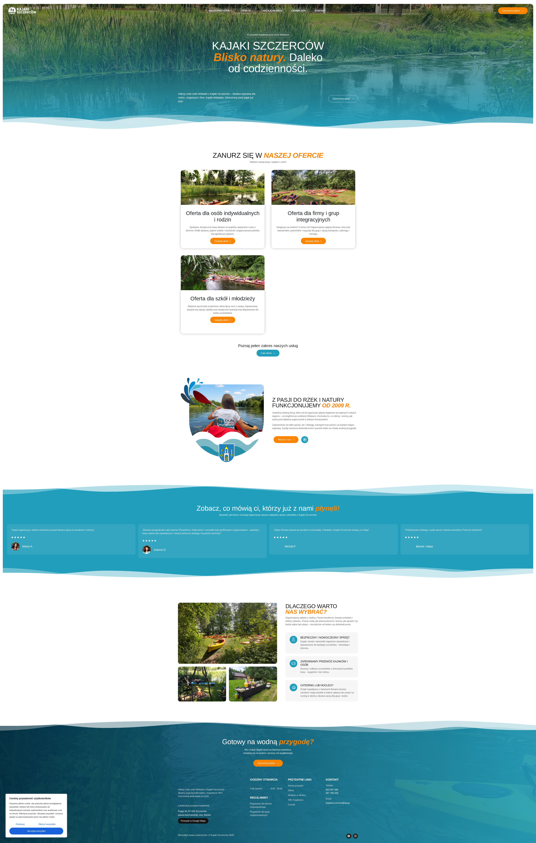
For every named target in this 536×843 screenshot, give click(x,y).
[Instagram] (355, 836)
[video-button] (304, 439)
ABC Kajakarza (272, 11)
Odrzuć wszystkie (47, 824)
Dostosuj (20, 824)
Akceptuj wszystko (36, 831)
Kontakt (320, 11)
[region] (36, 815)
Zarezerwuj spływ (511, 11)
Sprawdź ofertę (221, 241)
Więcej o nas (284, 439)
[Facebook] (348, 836)
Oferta (246, 11)
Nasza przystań (219, 11)
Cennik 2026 (298, 11)
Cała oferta (266, 353)
